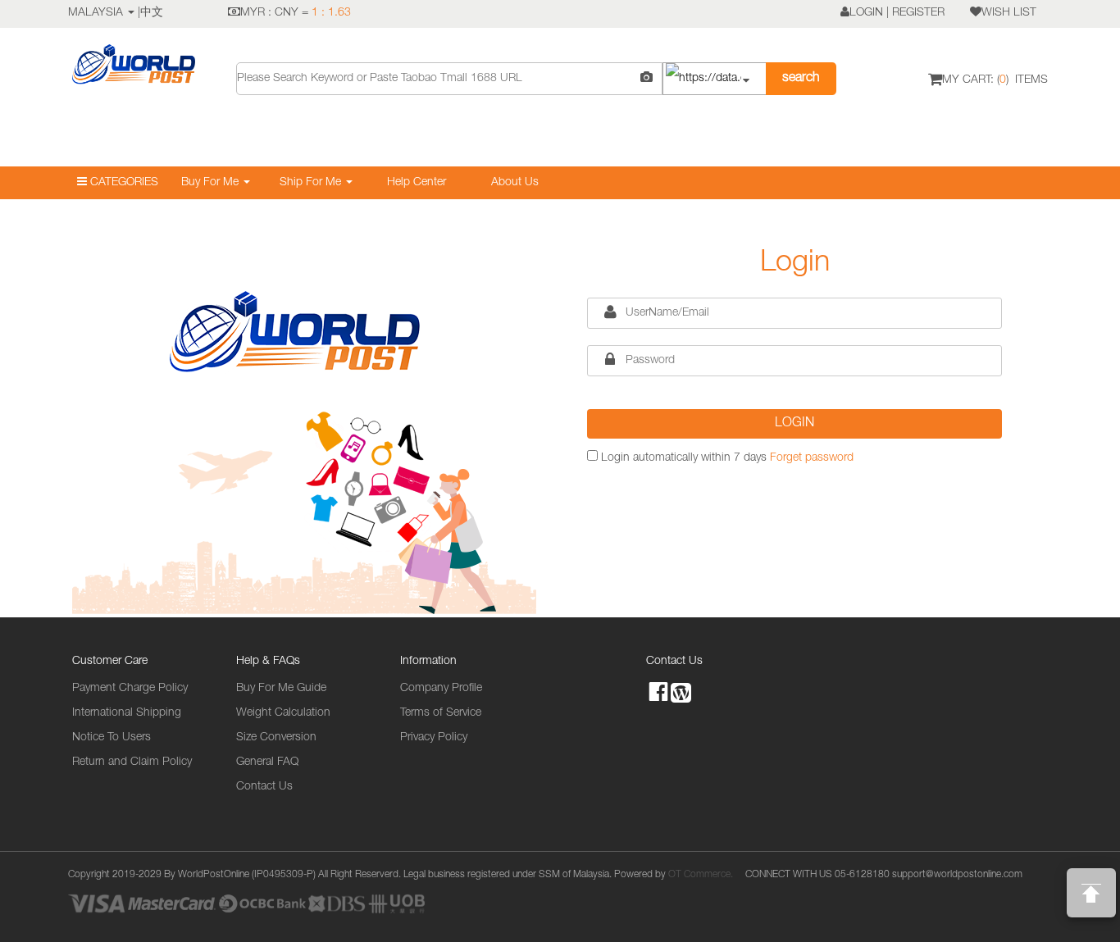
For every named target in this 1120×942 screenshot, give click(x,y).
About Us (515, 183)
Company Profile (441, 688)
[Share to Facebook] (658, 692)
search (801, 78)
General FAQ (267, 762)
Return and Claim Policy (132, 762)
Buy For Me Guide (281, 688)
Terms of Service (440, 713)
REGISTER (918, 13)
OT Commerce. (700, 875)
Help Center (416, 183)
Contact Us (264, 787)
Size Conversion (276, 738)
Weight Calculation (283, 713)
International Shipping (126, 713)
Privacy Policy (433, 738)
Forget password (812, 458)
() (995, 80)
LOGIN (866, 13)
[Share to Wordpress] (681, 691)
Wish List (1008, 13)
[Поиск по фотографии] (646, 79)
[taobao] (714, 78)
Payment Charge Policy (130, 688)
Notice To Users (111, 738)
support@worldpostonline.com (957, 875)
